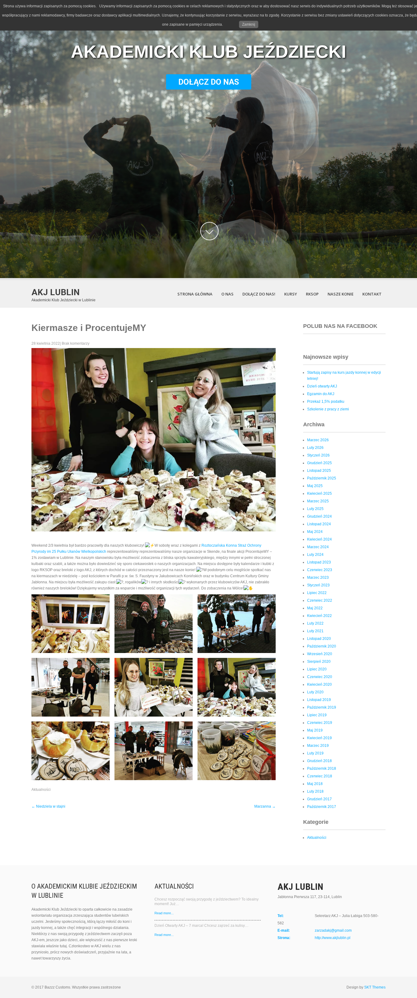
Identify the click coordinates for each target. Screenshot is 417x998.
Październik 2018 (321, 768)
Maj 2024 (315, 532)
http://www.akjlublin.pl (332, 938)
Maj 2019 (315, 730)
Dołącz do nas (208, 81)
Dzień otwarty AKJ (322, 386)
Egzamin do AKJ (320, 394)
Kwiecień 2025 (319, 493)
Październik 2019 (321, 707)
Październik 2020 (321, 646)
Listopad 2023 (319, 562)
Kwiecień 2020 (319, 684)
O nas (227, 294)
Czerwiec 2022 (319, 600)
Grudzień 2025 (319, 463)
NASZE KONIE (341, 294)
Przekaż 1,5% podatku (325, 401)
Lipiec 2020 (317, 669)
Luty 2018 (315, 791)
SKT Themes (375, 987)
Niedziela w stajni (48, 806)
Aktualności (41, 789)
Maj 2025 (315, 486)
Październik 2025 (321, 478)
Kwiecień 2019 (319, 738)
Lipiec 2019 (317, 715)
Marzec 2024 (318, 547)
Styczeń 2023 (318, 585)
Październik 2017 (321, 807)
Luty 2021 (315, 631)
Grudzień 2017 (319, 799)
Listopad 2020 (319, 639)
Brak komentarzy (75, 343)
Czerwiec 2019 (319, 723)
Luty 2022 (315, 623)
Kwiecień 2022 (319, 616)
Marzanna (265, 806)
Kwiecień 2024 (319, 539)
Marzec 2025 (318, 501)
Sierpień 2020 (319, 661)
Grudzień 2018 (319, 761)
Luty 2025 (315, 509)
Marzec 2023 (318, 577)
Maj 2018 (315, 784)
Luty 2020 (315, 692)
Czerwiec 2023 (319, 570)
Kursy (290, 294)
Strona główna (194, 294)
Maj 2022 (315, 608)
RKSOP (312, 294)
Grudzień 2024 (319, 516)
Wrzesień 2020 (319, 654)
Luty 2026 (315, 448)
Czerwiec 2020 (319, 677)
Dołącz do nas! (258, 294)
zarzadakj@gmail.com (333, 930)
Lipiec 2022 (317, 593)
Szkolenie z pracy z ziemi (328, 409)
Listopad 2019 (319, 700)
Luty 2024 (315, 554)
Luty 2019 (315, 753)
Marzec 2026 (318, 440)
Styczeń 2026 (318, 455)
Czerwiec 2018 (319, 776)
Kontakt (372, 294)
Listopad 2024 (319, 524)
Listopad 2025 (319, 470)
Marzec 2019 (318, 745)
